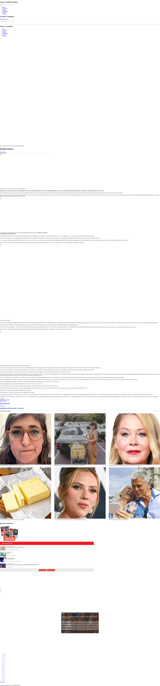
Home (3, 7)
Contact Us (4, 13)
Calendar (4, 10)
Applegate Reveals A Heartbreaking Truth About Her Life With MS (125, 465)
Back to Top (2, 681)
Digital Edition (5, 11)
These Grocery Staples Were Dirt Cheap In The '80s (12, 519)
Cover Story (4, 8)
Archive (4, 12)
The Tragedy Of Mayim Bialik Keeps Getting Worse (12, 465)
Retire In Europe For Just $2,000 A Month (118, 519)
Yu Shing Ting (3, 152)
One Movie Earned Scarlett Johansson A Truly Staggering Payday (69, 519)
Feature (1, 399)
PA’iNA (4, 9)
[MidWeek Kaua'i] (4, 19)
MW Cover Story (6, 399)
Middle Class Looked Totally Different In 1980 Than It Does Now (69, 465)
